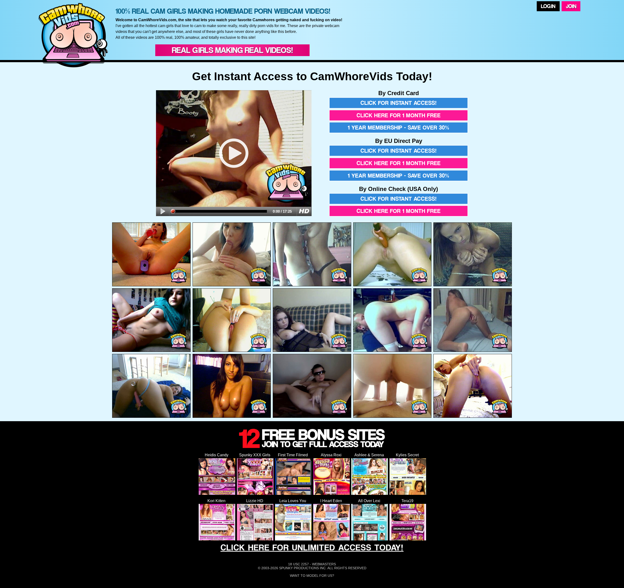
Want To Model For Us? (312, 576)
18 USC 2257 (298, 564)
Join (571, 6)
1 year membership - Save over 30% (398, 127)
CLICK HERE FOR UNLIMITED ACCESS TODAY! (312, 547)
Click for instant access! (399, 103)
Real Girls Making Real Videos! (232, 50)
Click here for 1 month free (399, 115)
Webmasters (324, 564)
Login (548, 6)
